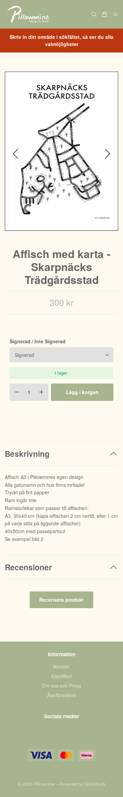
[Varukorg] (104, 14)
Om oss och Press (61, 685)
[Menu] (115, 14)
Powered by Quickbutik (83, 784)
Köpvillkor (61, 676)
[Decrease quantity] (17, 392)
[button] (107, 154)
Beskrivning (27, 453)
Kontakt (61, 666)
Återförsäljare (61, 695)
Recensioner (28, 567)
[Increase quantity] (41, 392)
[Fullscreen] (61, 151)
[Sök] (93, 14)
